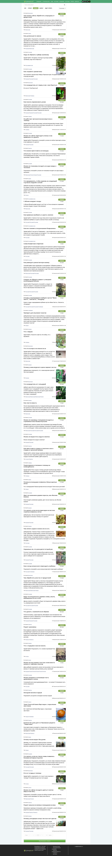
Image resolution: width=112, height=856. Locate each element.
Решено (36, 8)
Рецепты (30, 148)
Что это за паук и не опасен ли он (35, 348)
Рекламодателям (56, 846)
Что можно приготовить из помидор (36, 150)
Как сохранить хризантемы (33, 71)
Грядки (32, 174)
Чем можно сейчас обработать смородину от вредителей (39, 16)
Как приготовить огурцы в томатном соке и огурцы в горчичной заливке (38, 449)
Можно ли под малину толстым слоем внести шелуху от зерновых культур (39, 663)
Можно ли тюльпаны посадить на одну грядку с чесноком (40, 166)
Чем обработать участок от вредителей (37, 578)
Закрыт (41, 8)
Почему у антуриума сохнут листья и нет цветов (40, 818)
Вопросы (77, 1)
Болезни (27, 48)
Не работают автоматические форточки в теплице (38, 119)
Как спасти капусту (30, 403)
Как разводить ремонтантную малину (36, 262)
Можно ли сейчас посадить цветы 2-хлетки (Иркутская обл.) (38, 790)
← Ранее (26, 835)
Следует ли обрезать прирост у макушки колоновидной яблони (37, 280)
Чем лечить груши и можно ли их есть (36, 528)
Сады (52, 1)
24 (46, 835)
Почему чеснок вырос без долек (35, 739)
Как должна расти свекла (32, 36)
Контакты (55, 854)
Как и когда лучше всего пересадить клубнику (39, 566)
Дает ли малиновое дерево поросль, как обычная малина (40, 496)
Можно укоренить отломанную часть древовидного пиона (36, 678)
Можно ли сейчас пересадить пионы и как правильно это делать (38, 136)
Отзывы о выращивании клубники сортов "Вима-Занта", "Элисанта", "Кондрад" (40, 298)
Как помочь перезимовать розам (35, 102)
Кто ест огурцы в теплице (32, 773)
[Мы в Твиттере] (83, 2)
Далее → (50, 835)
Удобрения (41, 306)
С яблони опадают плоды (32, 201)
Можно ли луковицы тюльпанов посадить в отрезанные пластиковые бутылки (38, 420)
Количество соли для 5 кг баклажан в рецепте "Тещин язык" (39, 723)
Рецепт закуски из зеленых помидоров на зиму (40, 805)
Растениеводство (29, 65)
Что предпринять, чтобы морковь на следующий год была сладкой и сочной (40, 181)
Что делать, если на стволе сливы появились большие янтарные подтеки (39, 757)
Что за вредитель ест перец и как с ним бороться (40, 85)
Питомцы (67, 1)
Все (25, 8)
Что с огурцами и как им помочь (35, 645)
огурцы (27, 459)
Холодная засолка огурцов (33, 692)
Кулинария (61, 1)
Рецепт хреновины (30, 627)
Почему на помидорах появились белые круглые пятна (40, 482)
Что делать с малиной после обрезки (36, 611)
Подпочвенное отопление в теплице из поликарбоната (37, 466)
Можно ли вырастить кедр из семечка (37, 436)
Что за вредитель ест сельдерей (35, 384)
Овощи (29, 33)
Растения (56, 1)
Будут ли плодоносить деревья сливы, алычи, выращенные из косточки (39, 597)
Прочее (72, 1)
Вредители (30, 13)
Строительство (46, 1)
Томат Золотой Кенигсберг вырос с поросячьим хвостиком (40, 705)
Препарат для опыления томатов (35, 313)
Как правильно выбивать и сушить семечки (38, 215)
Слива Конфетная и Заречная (33, 243)
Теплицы (32, 95)
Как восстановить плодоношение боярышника (39, 228)
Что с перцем (28, 331)
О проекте (55, 852)
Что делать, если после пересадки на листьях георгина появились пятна (39, 511)
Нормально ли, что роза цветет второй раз (38, 549)
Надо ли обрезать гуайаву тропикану (36, 54)
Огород (29, 701)
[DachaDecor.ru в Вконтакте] (87, 2)
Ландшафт (38, 1)
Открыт (30, 8)
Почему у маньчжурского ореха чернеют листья (40, 367)
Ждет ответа (48, 8)
